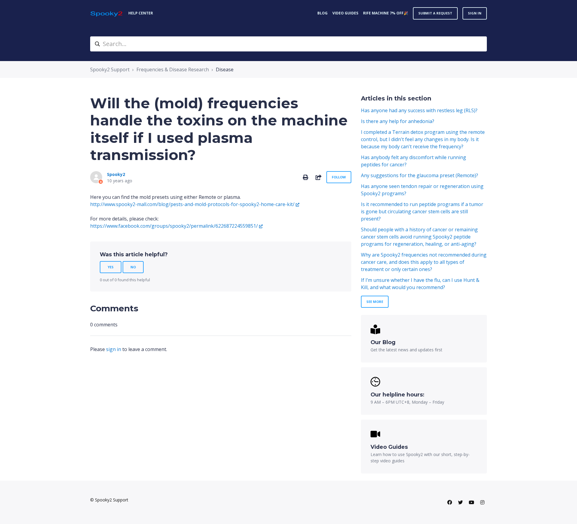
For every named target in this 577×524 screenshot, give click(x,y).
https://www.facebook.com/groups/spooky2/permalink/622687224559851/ (174, 226)
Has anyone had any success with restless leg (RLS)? (419, 110)
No (133, 267)
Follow (339, 177)
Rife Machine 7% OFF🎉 (385, 13)
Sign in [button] (474, 13)
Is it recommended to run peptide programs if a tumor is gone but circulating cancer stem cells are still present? (422, 211)
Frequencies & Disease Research (172, 69)
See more (374, 301)
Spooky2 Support (110, 69)
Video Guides (345, 13)
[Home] (107, 13)
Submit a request (435, 13)
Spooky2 (116, 174)
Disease (225, 69)
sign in (113, 349)
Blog (322, 13)
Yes (111, 267)
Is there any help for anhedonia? (397, 121)
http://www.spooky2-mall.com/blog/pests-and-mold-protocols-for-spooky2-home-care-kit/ (192, 204)
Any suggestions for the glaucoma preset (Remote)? (419, 175)
